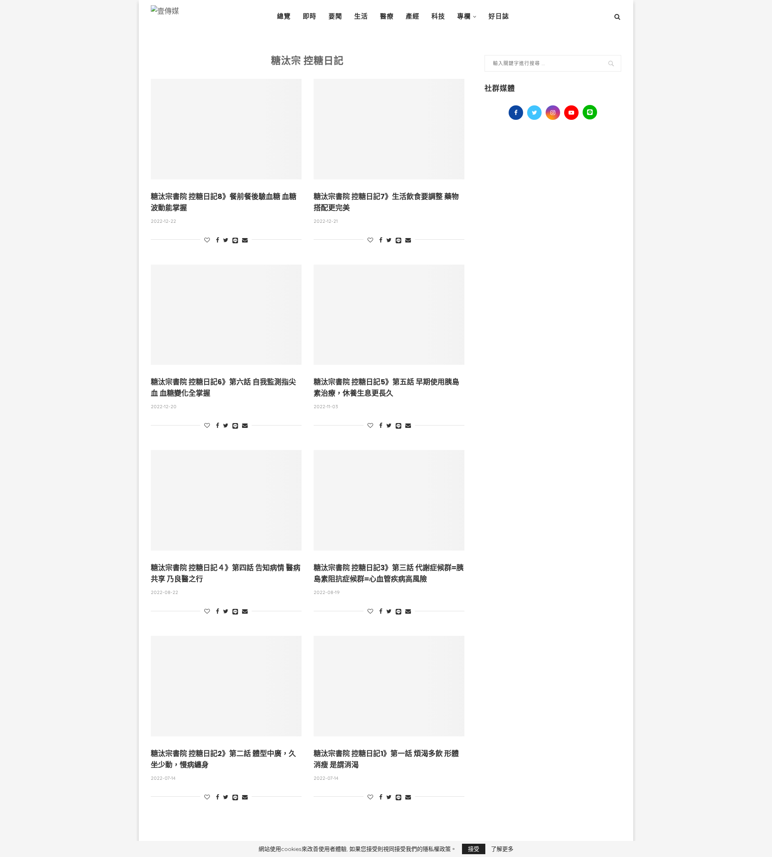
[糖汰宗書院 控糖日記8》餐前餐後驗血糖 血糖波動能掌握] (226, 129)
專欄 (464, 16)
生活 (361, 16)
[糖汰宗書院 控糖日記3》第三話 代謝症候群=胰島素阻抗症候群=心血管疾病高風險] (389, 500)
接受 (473, 849)
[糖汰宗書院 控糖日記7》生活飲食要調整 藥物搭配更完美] (389, 129)
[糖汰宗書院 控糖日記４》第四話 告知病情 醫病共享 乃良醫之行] (226, 500)
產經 (412, 16)
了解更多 (502, 849)
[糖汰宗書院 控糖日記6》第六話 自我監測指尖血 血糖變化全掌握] (226, 315)
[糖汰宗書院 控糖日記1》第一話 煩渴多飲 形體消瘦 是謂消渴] (389, 686)
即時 (309, 16)
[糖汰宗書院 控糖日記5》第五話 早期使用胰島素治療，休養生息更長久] (389, 315)
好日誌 (499, 16)
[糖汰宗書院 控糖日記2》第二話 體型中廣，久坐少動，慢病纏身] (226, 686)
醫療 (387, 16)
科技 (438, 16)
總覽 (284, 16)
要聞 (335, 16)
